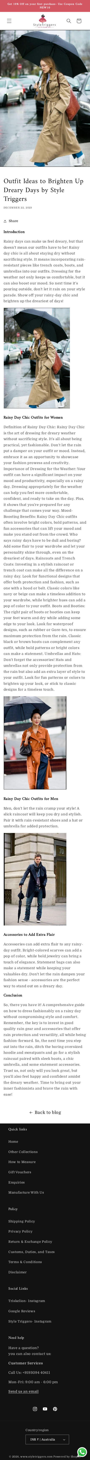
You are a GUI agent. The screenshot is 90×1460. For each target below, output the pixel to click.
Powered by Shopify (67, 1456)
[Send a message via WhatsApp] (82, 1452)
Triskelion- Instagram (26, 1301)
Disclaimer (17, 1272)
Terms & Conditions (25, 1262)
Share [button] (13, 221)
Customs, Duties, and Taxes (31, 1252)
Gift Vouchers (19, 1172)
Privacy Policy (20, 1231)
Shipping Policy (21, 1221)
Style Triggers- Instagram (29, 1321)
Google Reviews (21, 1311)
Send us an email (23, 1391)
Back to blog (48, 1112)
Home (13, 1142)
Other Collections (23, 1152)
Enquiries (16, 1182)
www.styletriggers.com (36, 1456)
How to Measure (22, 1162)
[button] (9, 21)
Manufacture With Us (26, 1192)
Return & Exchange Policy (30, 1242)
